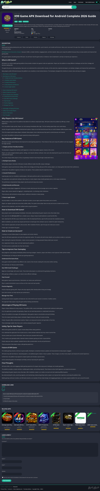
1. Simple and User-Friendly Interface (13, 78)
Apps (75, 2)
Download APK (8, 25)
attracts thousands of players (11, 52)
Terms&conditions (27, 489)
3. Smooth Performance (10, 82)
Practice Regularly (8, 103)
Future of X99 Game (8, 113)
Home (70, 2)
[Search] (74, 7)
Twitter (26, 37)
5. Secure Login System (9, 87)
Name (3, 458)
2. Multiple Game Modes (10, 80)
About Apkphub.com (17, 489)
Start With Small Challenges (11, 98)
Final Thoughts (6, 115)
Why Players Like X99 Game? (10, 74)
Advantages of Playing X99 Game (11, 108)
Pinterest (35, 37)
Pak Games (80, 2)
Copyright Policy (35, 489)
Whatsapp (52, 37)
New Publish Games (90, 2)
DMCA (41, 489)
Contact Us (10, 489)
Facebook (19, 37)
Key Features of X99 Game (9, 76)
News (20, 21)
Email (3, 465)
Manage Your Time (8, 105)
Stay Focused (7, 100)
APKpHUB (15, 486)
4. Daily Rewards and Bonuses (11, 84)
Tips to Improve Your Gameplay (10, 94)
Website (3, 471)
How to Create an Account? (9, 92)
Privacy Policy (4, 489)
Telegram (44, 37)
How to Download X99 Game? (10, 90)
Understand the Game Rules (11, 96)
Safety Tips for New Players (9, 110)
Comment (4, 441)
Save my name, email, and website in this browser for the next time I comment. (21, 477)
